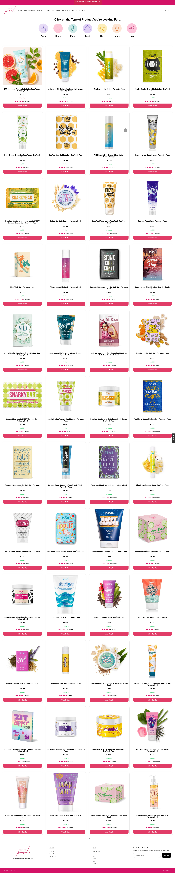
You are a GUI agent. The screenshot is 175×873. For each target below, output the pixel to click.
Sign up (166, 855)
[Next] (39, 64)
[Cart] (169, 10)
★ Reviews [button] (173, 438)
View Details (22, 106)
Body (58, 36)
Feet (87, 36)
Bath (43, 36)
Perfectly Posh (11, 870)
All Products (96, 851)
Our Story (52, 851)
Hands (117, 36)
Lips (132, 36)
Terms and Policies (166, 870)
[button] (36, 856)
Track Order (53, 854)
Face (72, 36)
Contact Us (52, 856)
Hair (102, 36)
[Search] (162, 10)
